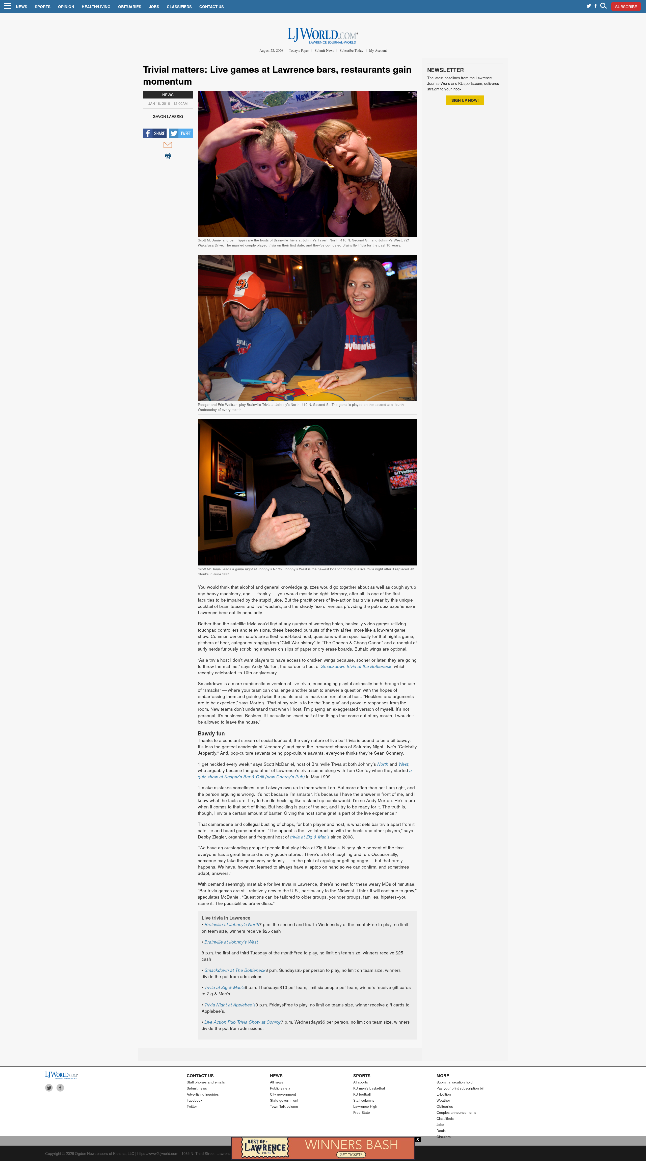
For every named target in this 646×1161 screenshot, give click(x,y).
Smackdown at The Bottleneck (234, 970)
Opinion (66, 6)
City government (283, 1094)
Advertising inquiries (203, 1094)
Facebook (194, 1100)
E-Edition (444, 1094)
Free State (361, 1112)
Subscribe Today (351, 50)
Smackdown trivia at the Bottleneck (356, 666)
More (443, 1075)
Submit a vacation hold (455, 1082)
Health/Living (96, 6)
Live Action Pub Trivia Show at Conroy (242, 1022)
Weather (443, 1100)
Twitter (192, 1106)
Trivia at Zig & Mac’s (224, 987)
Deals (441, 1130)
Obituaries (129, 6)
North (382, 764)
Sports (42, 6)
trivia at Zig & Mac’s (310, 836)
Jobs (154, 6)
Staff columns (363, 1100)
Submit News (324, 50)
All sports (360, 1082)
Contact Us (211, 6)
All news (276, 1082)
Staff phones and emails (206, 1082)
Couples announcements (456, 1112)
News (21, 6)
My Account (378, 50)
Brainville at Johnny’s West (231, 941)
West (403, 764)
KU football (362, 1094)
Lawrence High (365, 1106)
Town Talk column (284, 1106)
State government (284, 1100)
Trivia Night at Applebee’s (230, 1004)
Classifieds (179, 6)
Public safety (280, 1088)
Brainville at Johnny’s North (231, 924)
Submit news (197, 1088)
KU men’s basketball (369, 1088)
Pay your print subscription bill (460, 1088)
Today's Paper (299, 50)
